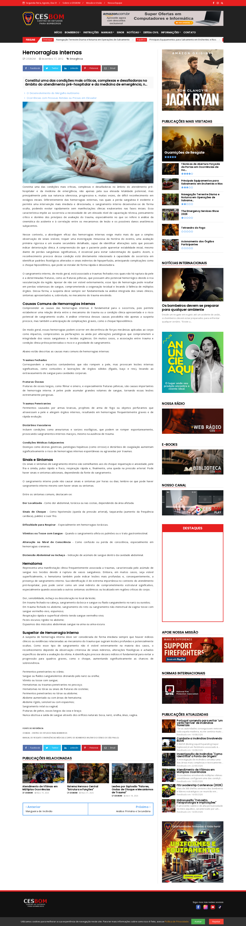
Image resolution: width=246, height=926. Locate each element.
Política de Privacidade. (177, 921)
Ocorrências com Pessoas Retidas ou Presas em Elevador (62, 98)
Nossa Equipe (115, 2)
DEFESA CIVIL (150, 32)
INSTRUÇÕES (91, 32)
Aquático (109, 39)
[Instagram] (205, 907)
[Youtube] (212, 907)
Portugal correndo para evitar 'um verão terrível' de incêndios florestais (200, 723)
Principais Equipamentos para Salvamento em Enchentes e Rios (151, 39)
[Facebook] (198, 907)
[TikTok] (220, 907)
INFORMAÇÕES (170, 32)
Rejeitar (216, 921)
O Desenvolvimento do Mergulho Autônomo (53, 93)
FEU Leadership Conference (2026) (200, 785)
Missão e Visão (94, 2)
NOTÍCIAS (133, 32)
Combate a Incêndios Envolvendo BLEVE (199, 740)
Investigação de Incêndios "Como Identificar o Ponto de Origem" (199, 755)
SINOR (120, 32)
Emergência (76, 58)
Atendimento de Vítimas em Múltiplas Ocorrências (196, 771)
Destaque (196, 39)
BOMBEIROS (72, 32)
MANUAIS (106, 32)
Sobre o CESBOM (71, 2)
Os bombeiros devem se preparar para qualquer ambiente (190, 307)
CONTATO (189, 32)
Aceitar (198, 921)
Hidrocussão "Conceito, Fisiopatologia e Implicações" (196, 801)
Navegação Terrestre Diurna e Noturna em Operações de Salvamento (61, 39)
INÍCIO (58, 32)
